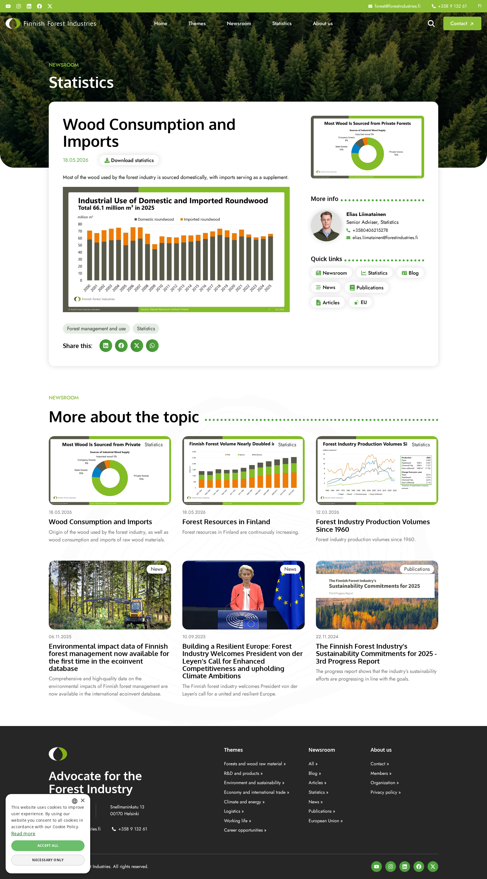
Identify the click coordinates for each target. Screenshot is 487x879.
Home (160, 23)
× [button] (82, 801)
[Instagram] (18, 6)
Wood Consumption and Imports (100, 521)
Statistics (282, 23)
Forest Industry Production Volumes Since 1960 (373, 525)
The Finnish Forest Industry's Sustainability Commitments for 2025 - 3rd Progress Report (376, 653)
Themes (197, 23)
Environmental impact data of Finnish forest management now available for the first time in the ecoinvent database (109, 657)
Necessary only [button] (48, 860)
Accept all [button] (48, 845)
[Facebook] (39, 6)
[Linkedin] (29, 6)
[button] (105, 345)
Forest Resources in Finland (226, 521)
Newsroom (239, 23)
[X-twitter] (49, 6)
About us (323, 23)
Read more (23, 833)
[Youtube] (8, 6)
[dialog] (48, 833)
